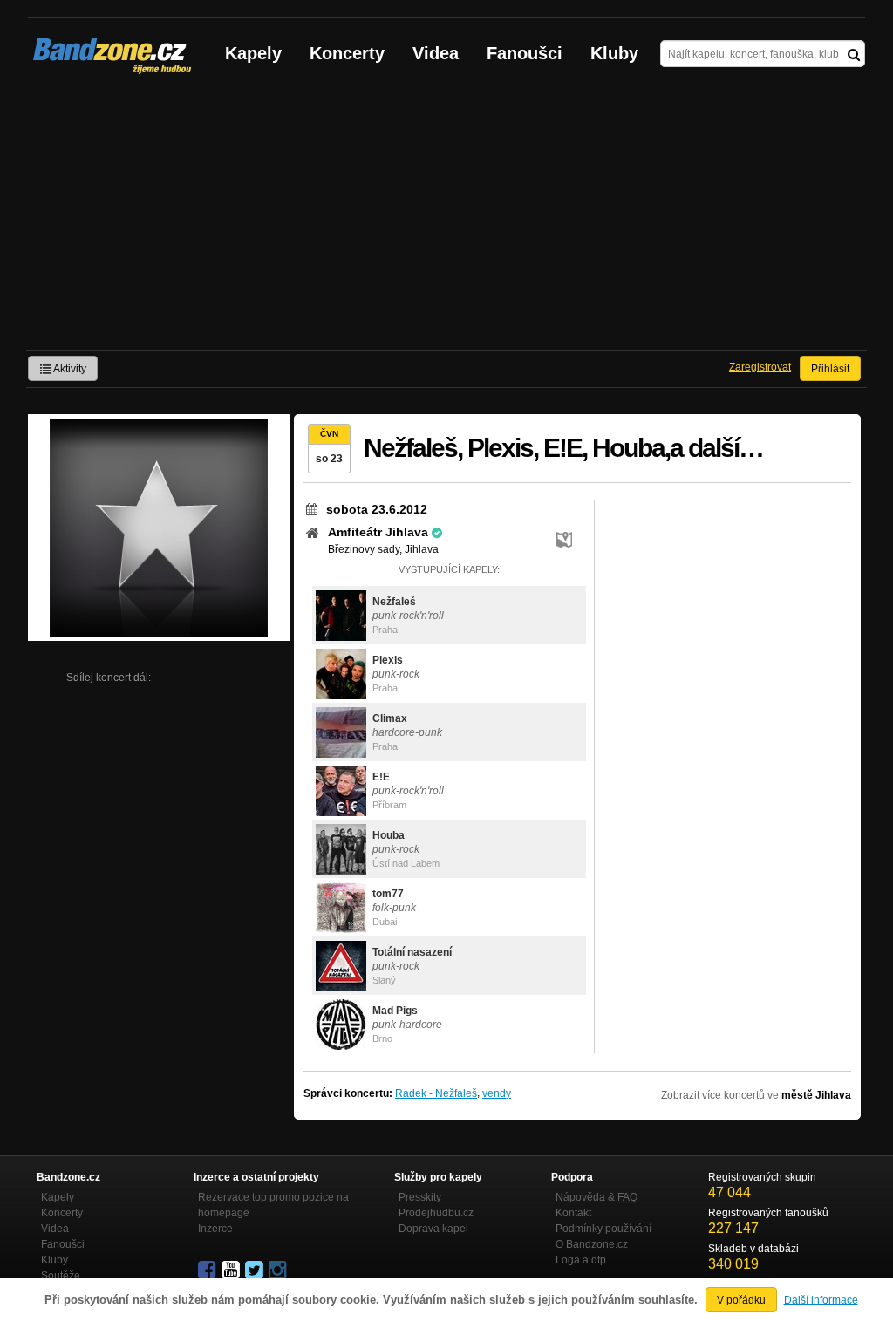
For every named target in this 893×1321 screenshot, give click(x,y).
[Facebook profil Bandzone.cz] (208, 1270)
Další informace (821, 1300)
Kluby (614, 53)
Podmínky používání (603, 1228)
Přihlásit (830, 369)
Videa (435, 53)
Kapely (253, 53)
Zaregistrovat (760, 367)
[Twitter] (255, 1270)
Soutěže (60, 1276)
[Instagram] (279, 1270)
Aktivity (68, 369)
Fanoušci (524, 53)
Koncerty (347, 53)
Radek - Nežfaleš (436, 1093)
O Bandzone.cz (592, 1244)
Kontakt (573, 1213)
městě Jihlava (816, 1095)
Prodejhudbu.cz (436, 1213)
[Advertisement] (446, 219)
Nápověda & (596, 1197)
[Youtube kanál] (232, 1270)
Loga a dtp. (582, 1260)
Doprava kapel (433, 1228)
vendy (496, 1093)
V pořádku (741, 1300)
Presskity (420, 1197)
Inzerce (215, 1228)
